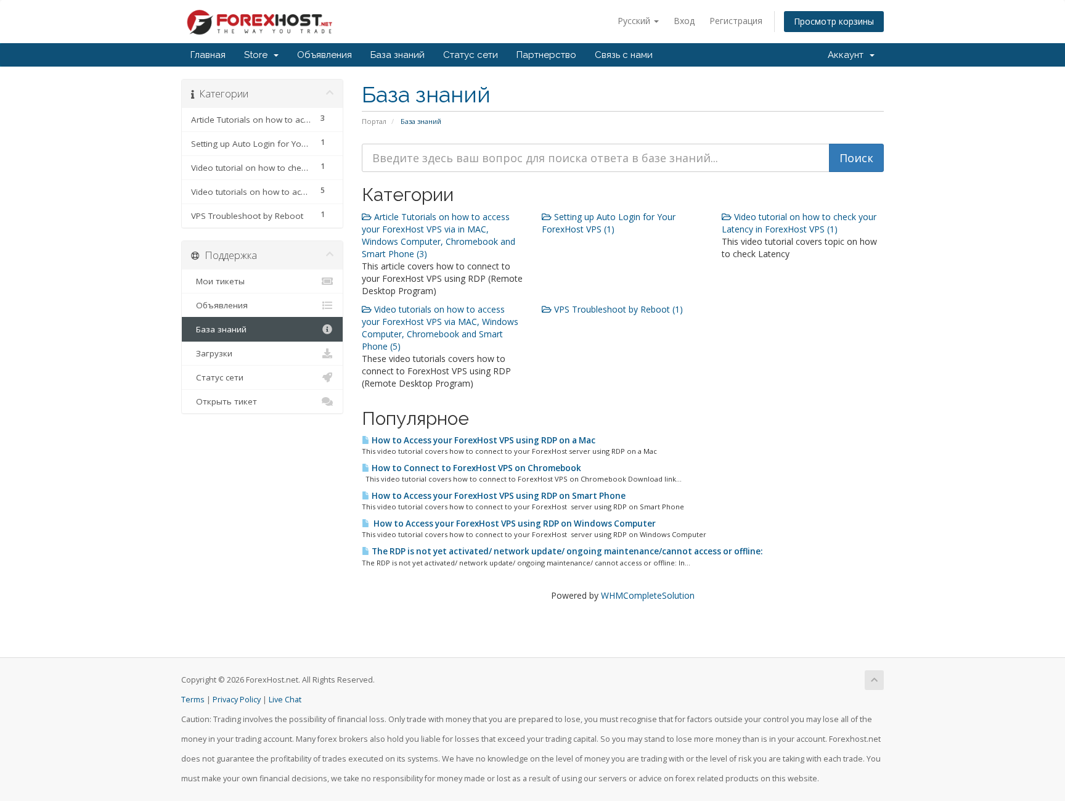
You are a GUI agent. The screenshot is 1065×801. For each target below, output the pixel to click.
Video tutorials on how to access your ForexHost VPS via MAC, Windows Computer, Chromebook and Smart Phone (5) (440, 327)
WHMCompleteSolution (648, 595)
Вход (684, 21)
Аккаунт (848, 54)
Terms (193, 699)
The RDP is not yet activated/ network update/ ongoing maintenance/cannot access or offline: (566, 551)
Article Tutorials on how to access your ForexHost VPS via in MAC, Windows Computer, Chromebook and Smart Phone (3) (438, 235)
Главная (208, 54)
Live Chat (285, 699)
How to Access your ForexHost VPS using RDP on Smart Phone (498, 495)
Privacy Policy (237, 699)
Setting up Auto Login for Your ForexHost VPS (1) (608, 223)
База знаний (397, 54)
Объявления (324, 54)
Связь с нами (624, 54)
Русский (635, 21)
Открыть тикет (224, 401)
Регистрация (735, 21)
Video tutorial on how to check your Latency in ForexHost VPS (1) (799, 223)
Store (258, 54)
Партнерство (546, 54)
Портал (374, 121)
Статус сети (470, 54)
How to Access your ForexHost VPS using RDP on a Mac (482, 440)
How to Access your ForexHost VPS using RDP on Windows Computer (513, 523)
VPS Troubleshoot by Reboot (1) (617, 309)
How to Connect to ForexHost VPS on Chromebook (475, 468)
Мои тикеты (218, 281)
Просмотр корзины (834, 21)
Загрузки (211, 353)
